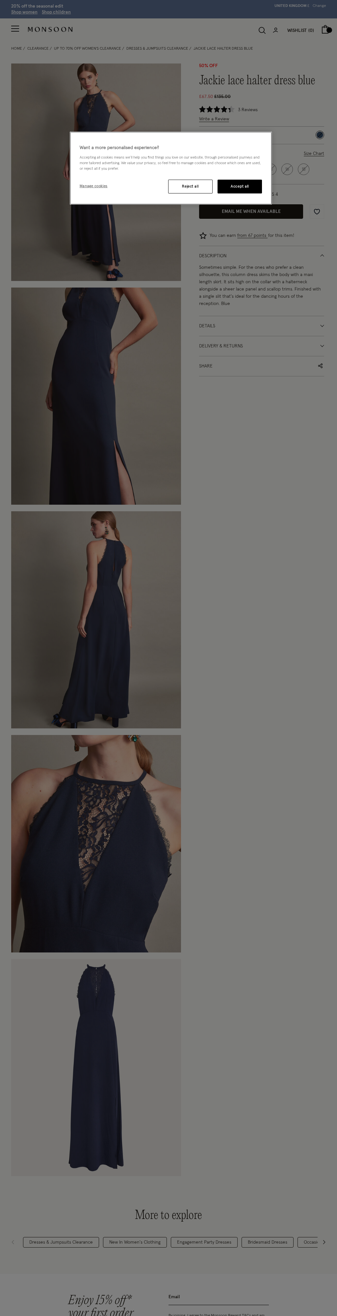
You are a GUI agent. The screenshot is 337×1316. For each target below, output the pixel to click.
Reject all (190, 186)
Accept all (240, 186)
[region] (171, 168)
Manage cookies (94, 186)
